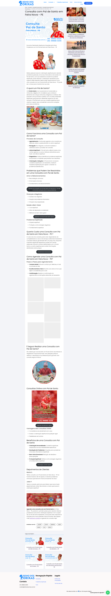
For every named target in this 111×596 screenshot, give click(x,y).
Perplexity (53, 524)
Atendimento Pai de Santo (44, 252)
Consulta (50, 2)
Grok (44, 527)
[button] (88, 3)
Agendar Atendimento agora (44, 425)
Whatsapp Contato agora (44, 464)
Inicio (45, 2)
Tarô (71, 2)
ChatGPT (39, 524)
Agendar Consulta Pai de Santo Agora (44, 216)
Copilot (59, 524)
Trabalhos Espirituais (62, 2)
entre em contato (35, 518)
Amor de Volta (78, 2)
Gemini (38, 527)
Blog (81, 4)
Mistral (49, 527)
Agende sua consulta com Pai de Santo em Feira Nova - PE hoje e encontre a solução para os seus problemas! (44, 189)
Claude (46, 524)
